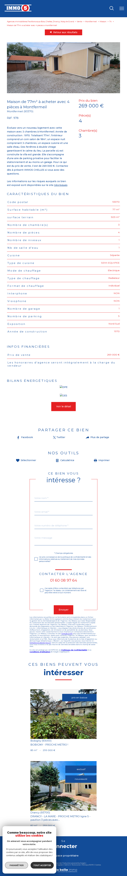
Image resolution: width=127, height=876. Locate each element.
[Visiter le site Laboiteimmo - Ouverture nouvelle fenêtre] (63, 871)
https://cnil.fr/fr (67, 633)
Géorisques (60, 185)
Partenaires (76, 865)
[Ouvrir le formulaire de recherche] (111, 8)
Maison (103, 21)
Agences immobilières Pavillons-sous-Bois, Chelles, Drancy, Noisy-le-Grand (40, 21)
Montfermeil (91, 21)
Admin (67, 865)
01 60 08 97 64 (63, 580)
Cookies (98, 865)
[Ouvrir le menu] (121, 8)
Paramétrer (17, 865)
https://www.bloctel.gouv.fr (40, 643)
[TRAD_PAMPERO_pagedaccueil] (18, 10)
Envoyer (63, 609)
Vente (79, 21)
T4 (110, 21)
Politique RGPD (87, 865)
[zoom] (63, 92)
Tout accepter (42, 865)
